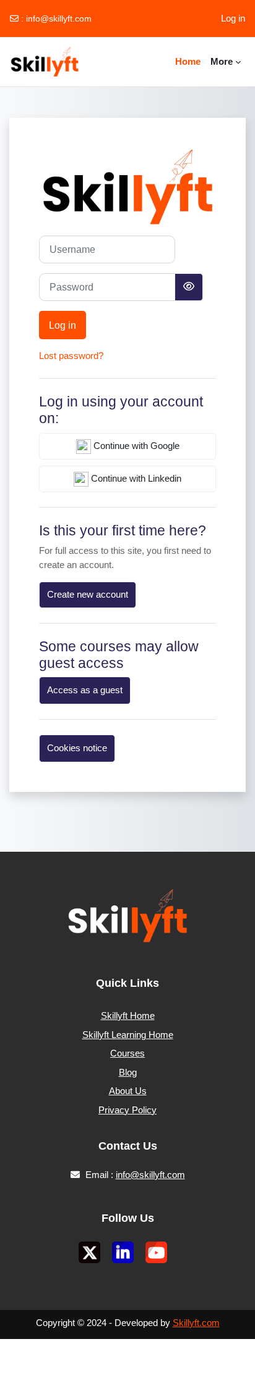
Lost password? (71, 355)
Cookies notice (77, 748)
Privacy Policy (127, 1110)
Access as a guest (85, 690)
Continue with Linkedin (135, 479)
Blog (128, 1072)
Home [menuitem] (188, 61)
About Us (128, 1091)
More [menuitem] (221, 61)
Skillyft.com (196, 1322)
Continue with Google (135, 446)
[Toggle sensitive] (189, 287)
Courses (127, 1053)
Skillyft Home (128, 1015)
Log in (233, 18)
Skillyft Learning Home (127, 1034)
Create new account (87, 594)
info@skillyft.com (59, 18)
